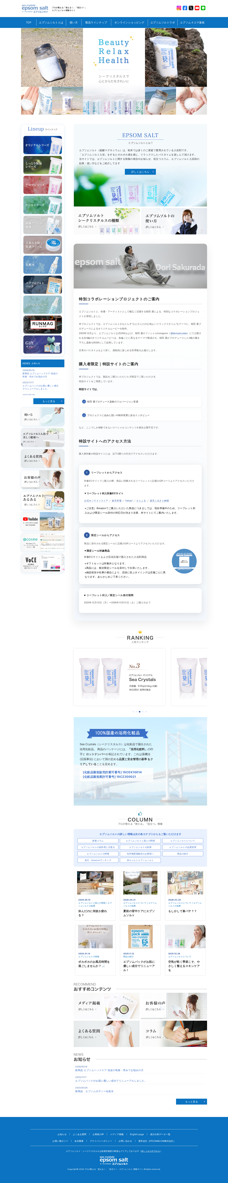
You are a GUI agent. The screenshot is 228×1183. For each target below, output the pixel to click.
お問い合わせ (125, 1141)
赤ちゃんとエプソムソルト (140, 860)
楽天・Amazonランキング (98, 860)
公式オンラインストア (96, 500)
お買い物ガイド (60, 1141)
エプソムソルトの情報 (98, 853)
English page (137, 1134)
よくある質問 (79, 1134)
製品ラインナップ (96, 22)
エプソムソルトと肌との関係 (140, 840)
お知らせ (62, 1134)
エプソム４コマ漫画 (192, 22)
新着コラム (98, 840)
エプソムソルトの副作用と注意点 (98, 847)
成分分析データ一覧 (160, 1134)
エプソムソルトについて (182, 840)
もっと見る (48, 401)
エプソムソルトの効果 (140, 847)
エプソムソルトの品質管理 (182, 847)
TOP (28, 22)
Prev (26, 71)
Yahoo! (129, 500)
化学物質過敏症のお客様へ (140, 853)
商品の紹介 (182, 853)
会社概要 (78, 1141)
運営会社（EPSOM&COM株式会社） (157, 1141)
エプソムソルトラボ (162, 22)
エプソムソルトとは (51, 22)
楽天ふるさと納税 (159, 500)
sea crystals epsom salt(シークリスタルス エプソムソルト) (35, 8)
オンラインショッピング (129, 22)
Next (201, 71)
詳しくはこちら (140, 171)
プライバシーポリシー (101, 1141)
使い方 (74, 22)
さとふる (141, 500)
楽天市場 (116, 500)
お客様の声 (98, 1134)
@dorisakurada (179, 333)
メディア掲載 (117, 1134)
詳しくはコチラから (150, 1151)
